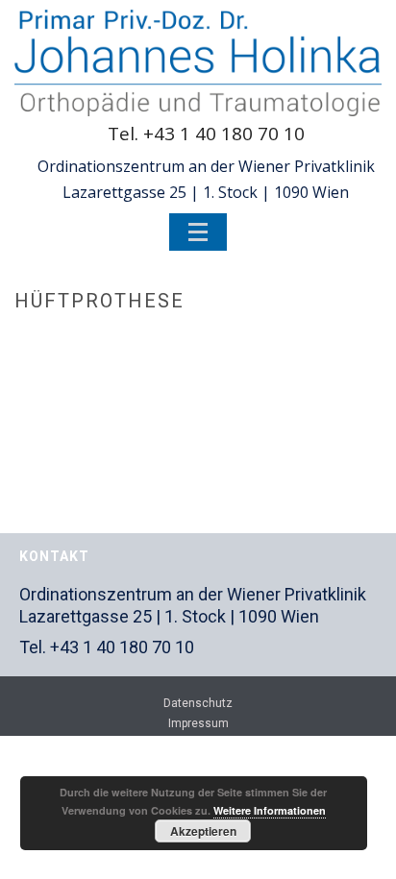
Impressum (198, 723)
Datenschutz (198, 703)
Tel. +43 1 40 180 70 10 (206, 133)
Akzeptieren (203, 831)
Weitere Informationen (269, 810)
